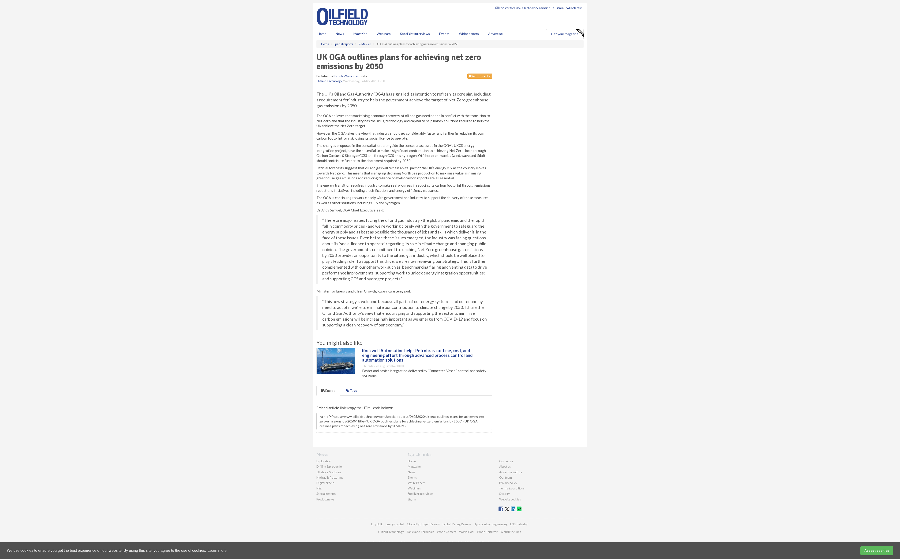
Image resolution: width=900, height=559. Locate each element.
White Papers (416, 483)
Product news (325, 499)
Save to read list (481, 76)
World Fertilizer (487, 532)
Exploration (323, 461)
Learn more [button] (217, 550)
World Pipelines (510, 532)
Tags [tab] (353, 390)
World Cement (446, 532)
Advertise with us (510, 472)
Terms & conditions (512, 488)
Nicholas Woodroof (346, 76)
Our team (505, 477)
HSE (319, 488)
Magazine (360, 34)
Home (322, 34)
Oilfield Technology (329, 81)
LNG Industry (519, 524)
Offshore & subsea (328, 472)
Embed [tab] (330, 390)
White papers (469, 34)
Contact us (575, 7)
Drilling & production (329, 466)
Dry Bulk (377, 524)
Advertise (495, 34)
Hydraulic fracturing (329, 477)
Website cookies (510, 499)
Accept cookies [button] (876, 550)
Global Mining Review (456, 524)
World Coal (466, 532)
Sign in (559, 7)
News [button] (340, 34)
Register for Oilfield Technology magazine (524, 7)
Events (444, 34)
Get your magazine (564, 34)
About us (505, 466)
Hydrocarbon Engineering (490, 524)
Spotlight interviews (415, 34)
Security (504, 494)
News (411, 472)
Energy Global (395, 524)
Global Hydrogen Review (423, 524)
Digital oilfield (325, 483)
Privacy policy (508, 483)
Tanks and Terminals (420, 532)
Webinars (384, 34)
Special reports (326, 494)
